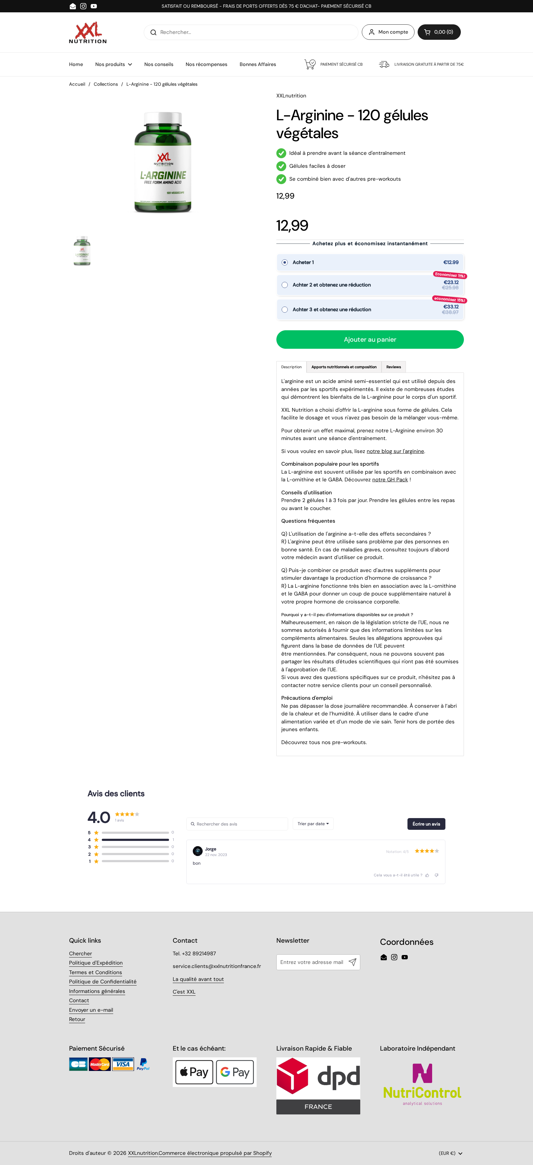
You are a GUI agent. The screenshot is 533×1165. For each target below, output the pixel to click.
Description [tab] (291, 366)
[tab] (344, 367)
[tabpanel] (370, 564)
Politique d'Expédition (96, 962)
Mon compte (393, 32)
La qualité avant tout (198, 979)
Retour (77, 1019)
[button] (439, 32)
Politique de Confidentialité (103, 981)
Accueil (77, 84)
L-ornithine (300, 479)
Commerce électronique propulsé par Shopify (215, 1153)
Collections (106, 84)
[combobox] (313, 823)
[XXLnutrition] (87, 32)
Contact (79, 1000)
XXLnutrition (143, 1153)
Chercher (80, 953)
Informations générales (97, 991)
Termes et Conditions (95, 972)
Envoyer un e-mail (91, 1010)
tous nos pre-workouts (337, 742)
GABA (335, 479)
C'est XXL (184, 991)
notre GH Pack (390, 479)
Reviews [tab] (393, 366)
